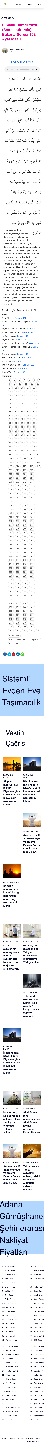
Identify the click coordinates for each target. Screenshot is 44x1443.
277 (31, 623)
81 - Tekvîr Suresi (37, 1362)
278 (10, 627)
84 (10, 443)
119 (17, 470)
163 (17, 513)
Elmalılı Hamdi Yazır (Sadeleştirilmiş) (24, 640)
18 (34, 388)
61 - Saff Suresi (8, 1358)
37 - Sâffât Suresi (37, 1336)
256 (24, 603)
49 (10, 415)
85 (16, 443)
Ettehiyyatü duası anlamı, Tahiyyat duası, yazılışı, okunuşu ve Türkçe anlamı (31, 953)
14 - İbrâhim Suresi (9, 1319)
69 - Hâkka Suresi (9, 1391)
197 (31, 544)
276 (24, 623)
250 (10, 599)
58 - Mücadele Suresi (10, 1346)
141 (31, 490)
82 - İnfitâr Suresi (37, 1367)
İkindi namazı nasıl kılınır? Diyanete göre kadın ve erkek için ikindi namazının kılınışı (32, 791)
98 (34, 450)
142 (10, 494)
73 (34, 431)
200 (24, 548)
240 (24, 588)
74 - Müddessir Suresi (10, 1411)
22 (28, 392)
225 (31, 572)
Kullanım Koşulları (33, 1441)
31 (22, 400)
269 (31, 615)
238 (10, 588)
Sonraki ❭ (28, 61)
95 (16, 450)
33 (34, 400)
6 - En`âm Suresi (8, 1287)
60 (16, 423)
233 (31, 580)
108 (10, 462)
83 (34, 439)
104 (10, 458)
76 (22, 435)
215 (17, 564)
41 (22, 407)
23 (34, 392)
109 (17, 462)
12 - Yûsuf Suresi (8, 1311)
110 (24, 462)
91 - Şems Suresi (37, 1403)
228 (24, 576)
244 (24, 592)
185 (31, 533)
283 (17, 631)
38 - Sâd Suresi (36, 1340)
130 (10, 482)
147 (17, 497)
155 (17, 505)
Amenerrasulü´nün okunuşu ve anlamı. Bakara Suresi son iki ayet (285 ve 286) (31, 843)
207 (17, 556)
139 (17, 490)
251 (17, 599)
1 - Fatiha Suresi (8, 1266)
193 (31, 541)
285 (31, 631)
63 (34, 423)
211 (17, 560)
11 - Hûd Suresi (8, 1307)
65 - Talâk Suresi (8, 1375)
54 (10, 419)
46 (22, 411)
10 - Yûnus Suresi (9, 1303)
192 (24, 541)
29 (10, 400)
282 (10, 631)
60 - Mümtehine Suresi (10, 1354)
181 (31, 529)
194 (10, 544)
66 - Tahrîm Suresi (9, 1379)
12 (32, 384)
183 (17, 533)
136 (24, 486)
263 (17, 611)
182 (10, 533)
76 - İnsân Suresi (8, 1420)
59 (10, 423)
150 (10, 501)
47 (28, 411)
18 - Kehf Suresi (8, 1336)
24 (10, 396)
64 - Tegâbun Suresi (10, 1371)
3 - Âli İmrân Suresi (9, 1274)
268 (24, 615)
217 (31, 564)
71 (22, 431)
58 (34, 419)
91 (22, 447)
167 (17, 517)
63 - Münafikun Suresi (10, 1367)
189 (31, 537)
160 (24, 509)
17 (28, 388)
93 (34, 447)
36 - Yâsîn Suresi (37, 1332)
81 (22, 439)
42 (28, 407)
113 (10, 466)
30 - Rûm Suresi (36, 1307)
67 (28, 427)
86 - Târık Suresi (36, 1383)
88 (34, 443)
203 (17, 552)
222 (10, 572)
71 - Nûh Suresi (8, 1399)
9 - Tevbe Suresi (8, 1299)
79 (10, 439)
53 (34, 415)
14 (10, 388)
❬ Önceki (16, 61)
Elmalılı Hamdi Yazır (16, 49)
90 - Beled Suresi (37, 1399)
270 (10, 619)
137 (31, 486)
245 (31, 592)
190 (10, 541)
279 (17, 627)
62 (28, 423)
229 (31, 576)
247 (17, 595)
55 (16, 419)
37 (28, 403)
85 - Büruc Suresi (36, 1379)
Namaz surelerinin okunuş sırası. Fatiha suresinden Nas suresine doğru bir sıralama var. (11, 957)
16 (22, 388)
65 (16, 427)
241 (31, 588)
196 (24, 544)
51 (22, 415)
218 (10, 568)
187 (17, 537)
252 (24, 599)
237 (31, 584)
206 (10, 556)
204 (24, 552)
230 (10, 580)
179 (17, 529)
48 (34, 411)
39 (10, 407)
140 (24, 490)
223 (17, 572)
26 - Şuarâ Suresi (37, 1291)
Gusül (40, 4)
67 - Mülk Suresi (8, 1383)
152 (24, 501)
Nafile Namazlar (11, 882)
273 (31, 619)
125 (31, 474)
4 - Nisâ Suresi (7, 1278)
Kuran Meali (7, 376)
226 (10, 576)
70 (16, 431)
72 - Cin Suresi (7, 1403)
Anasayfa (18, 4)
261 (31, 607)
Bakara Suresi (15, 644)
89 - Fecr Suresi (36, 1395)
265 (31, 611)
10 (20, 384)
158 (10, 509)
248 (24, 595)
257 (31, 603)
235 (17, 584)
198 (10, 548)
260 (24, 607)
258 (10, 607)
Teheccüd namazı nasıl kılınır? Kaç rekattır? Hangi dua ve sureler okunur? (31, 1006)
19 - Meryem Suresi (9, 1340)
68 (34, 427)
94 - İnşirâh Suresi (37, 1416)
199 (17, 548)
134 (10, 486)
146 (10, 497)
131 (17, 482)
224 (24, 572)
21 (22, 392)
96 (22, 450)
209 (31, 556)
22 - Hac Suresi (36, 1274)
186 (10, 537)
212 (24, 560)
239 (17, 588)
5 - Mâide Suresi (8, 1283)
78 (34, 435)
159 (17, 509)
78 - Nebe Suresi (36, 1350)
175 (17, 525)
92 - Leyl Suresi (36, 1407)
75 (16, 435)
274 (10, 623)
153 (31, 501)
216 (24, 564)
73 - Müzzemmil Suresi (11, 1407)
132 (24, 482)
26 (22, 396)
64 (10, 427)
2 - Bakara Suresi (8, 1270)
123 (17, 474)
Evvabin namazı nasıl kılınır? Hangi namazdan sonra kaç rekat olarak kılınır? (11, 896)
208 (24, 556)
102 (30, 454)
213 (31, 560)
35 (16, 403)
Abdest (30, 4)
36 (22, 403)
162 (10, 513)
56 (22, 419)
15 (16, 388)
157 (31, 505)
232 (24, 580)
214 (10, 564)
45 (16, 411)
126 (10, 478)
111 (31, 462)
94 (10, 450)
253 (31, 599)
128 (24, 478)
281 (31, 627)
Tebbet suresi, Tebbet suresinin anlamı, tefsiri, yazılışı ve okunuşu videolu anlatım (31, 1177)
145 (31, 494)
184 (24, 533)
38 (34, 403)
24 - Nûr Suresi (36, 1283)
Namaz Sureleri (30, 831)
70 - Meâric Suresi (9, 1395)
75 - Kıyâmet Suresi (9, 1416)
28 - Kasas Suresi (37, 1299)
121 (31, 470)
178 (10, 529)
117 (38, 466)
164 (24, 513)
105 (17, 458)
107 (31, 458)
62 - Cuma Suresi (9, 1362)
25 (16, 396)
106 (24, 458)
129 (31, 478)
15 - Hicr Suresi (8, 1323)
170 (10, 521)
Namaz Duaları (30, 1109)
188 (24, 537)
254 (10, 603)
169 (31, 517)
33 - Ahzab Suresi (37, 1319)
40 (16, 407)
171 (17, 521)
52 (28, 415)
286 (38, 631)
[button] (18, 4)
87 (28, 443)
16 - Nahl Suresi (8, 1327)
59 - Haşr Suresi (8, 1350)
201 (31, 548)
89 (10, 447)
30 (16, 400)
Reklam (5, 1438)
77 (28, 435)
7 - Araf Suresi (7, 1291)
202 (10, 552)
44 (10, 411)
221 (31, 568)
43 (34, 407)
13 (38, 384)
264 (24, 611)
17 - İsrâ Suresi (8, 1332)
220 (24, 568)
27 (28, 396)
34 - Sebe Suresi (36, 1323)
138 (10, 490)
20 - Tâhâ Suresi (36, 1266)
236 (24, 584)
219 (17, 568)
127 (17, 478)
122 (10, 474)
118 (10, 470)
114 (17, 466)
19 (10, 392)
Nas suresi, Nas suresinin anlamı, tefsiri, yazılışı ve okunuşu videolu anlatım (11, 1122)
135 (17, 486)
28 (34, 396)
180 (24, 529)
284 (24, 631)
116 (31, 466)
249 (31, 595)
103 (37, 454)
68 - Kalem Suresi (9, 1387)
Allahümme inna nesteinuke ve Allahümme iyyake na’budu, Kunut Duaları (31, 1122)
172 (24, 521)
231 (17, 580)
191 (17, 541)
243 (17, 592)
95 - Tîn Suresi (36, 1420)
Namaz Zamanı (34, 1438)
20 (16, 392)
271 (17, 619)
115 (24, 466)
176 (24, 525)
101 (23, 454)
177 (31, 525)
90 (16, 447)
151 (17, 501)
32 (28, 400)
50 (16, 415)
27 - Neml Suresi (36, 1295)
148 (24, 497)
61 (22, 423)
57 (28, 419)
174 (10, 525)
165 (31, 513)
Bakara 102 (20, 318)
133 (31, 482)
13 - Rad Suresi (8, 1315)
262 (10, 611)
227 (17, 576)
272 (24, 619)
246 (10, 595)
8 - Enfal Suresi (7, 1295)
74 (10, 435)
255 (17, 603)
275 (17, 623)
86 (22, 443)
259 (17, 607)
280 (24, 627)
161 (31, 509)
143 (17, 494)
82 (28, 439)
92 (28, 447)
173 (31, 521)
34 (10, 403)
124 (24, 474)
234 (10, 584)
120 (24, 470)
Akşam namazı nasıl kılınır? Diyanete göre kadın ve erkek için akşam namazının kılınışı (12, 792)
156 (24, 505)
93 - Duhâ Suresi (36, 1411)
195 (17, 544)
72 (28, 431)
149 (31, 497)
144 (24, 494)
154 (10, 505)
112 (38, 462)
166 (10, 517)
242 (10, 592)
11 (26, 384)
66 (22, 427)
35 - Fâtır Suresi (36, 1327)
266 (10, 615)
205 (31, 552)
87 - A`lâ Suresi (36, 1387)
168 (24, 517)
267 (17, 615)
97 (28, 450)
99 (10, 454)
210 (10, 560)
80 (16, 439)
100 (16, 454)
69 (10, 431)
